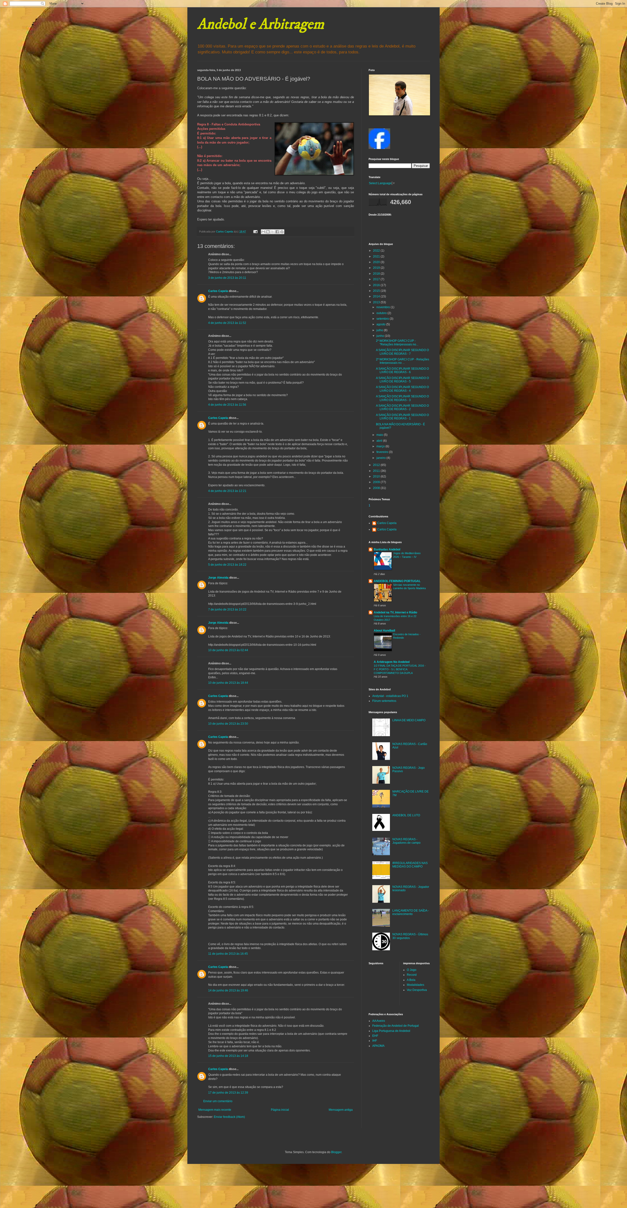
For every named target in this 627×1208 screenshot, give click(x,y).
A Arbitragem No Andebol (392, 662)
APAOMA (378, 1046)
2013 (377, 302)
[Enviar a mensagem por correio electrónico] (255, 231)
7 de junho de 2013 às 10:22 (227, 609)
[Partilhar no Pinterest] (281, 231)
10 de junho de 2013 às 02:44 (228, 650)
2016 (377, 285)
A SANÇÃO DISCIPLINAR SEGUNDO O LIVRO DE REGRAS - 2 (402, 407)
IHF (374, 1040)
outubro (381, 313)
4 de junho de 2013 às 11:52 (227, 323)
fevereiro (382, 452)
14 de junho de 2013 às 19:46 (228, 990)
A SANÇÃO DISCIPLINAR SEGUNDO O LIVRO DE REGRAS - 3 (402, 398)
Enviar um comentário (217, 1101)
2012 (377, 465)
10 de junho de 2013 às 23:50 (228, 723)
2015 (377, 291)
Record (412, 974)
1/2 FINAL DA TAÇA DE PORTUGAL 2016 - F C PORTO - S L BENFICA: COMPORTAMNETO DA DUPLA (400, 669)
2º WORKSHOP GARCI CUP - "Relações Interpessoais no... (397, 342)
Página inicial (280, 1109)
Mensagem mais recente (214, 1109)
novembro (383, 307)
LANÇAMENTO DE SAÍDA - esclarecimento (410, 912)
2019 (377, 267)
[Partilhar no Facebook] (277, 231)
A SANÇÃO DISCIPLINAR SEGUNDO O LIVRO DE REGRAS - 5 (402, 379)
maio (380, 435)
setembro (383, 318)
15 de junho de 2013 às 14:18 (228, 1056)
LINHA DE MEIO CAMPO (408, 720)
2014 (377, 296)
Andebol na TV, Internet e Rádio (395, 612)
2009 (377, 482)
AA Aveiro (378, 1021)
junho (380, 336)
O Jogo (411, 970)
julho (380, 330)
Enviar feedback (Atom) (229, 1117)
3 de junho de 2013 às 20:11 (227, 278)
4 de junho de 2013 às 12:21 (227, 491)
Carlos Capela (218, 291)
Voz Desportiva (417, 990)
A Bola (411, 980)
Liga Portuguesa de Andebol (391, 1031)
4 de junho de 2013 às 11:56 (227, 404)
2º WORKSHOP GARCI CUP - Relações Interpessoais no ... (402, 361)
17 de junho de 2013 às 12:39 (228, 1092)
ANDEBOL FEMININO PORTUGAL (397, 581)
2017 (377, 279)
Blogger (336, 1152)
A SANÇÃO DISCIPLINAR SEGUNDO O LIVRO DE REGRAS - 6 (402, 370)
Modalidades (415, 985)
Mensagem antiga (341, 1109)
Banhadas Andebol (387, 549)
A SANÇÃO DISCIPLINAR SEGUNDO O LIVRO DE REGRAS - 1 (402, 416)
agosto (381, 324)
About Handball (384, 630)
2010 (377, 476)
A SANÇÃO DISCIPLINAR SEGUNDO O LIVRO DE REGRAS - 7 (402, 351)
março (381, 446)
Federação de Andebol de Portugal (395, 1025)
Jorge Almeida (218, 577)
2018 (377, 273)
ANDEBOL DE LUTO (406, 815)
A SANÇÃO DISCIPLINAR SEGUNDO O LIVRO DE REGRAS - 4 (402, 388)
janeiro (381, 458)
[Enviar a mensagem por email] (263, 231)
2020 (377, 262)
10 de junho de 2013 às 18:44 (228, 682)
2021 (377, 256)
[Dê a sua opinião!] (267, 231)
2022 (377, 250)
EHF (375, 1035)
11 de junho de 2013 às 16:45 (228, 953)
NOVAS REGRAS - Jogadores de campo (406, 841)
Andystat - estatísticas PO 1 (390, 696)
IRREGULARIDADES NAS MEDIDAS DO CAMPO (410, 864)
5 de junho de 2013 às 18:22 (227, 564)
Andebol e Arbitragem (260, 24)
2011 (377, 471)
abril (379, 440)
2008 (377, 488)
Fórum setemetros (384, 701)
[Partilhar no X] (272, 231)
